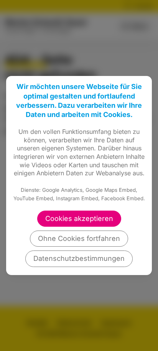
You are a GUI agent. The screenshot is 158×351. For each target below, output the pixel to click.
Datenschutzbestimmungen (79, 258)
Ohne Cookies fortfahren (79, 238)
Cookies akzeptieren (79, 218)
